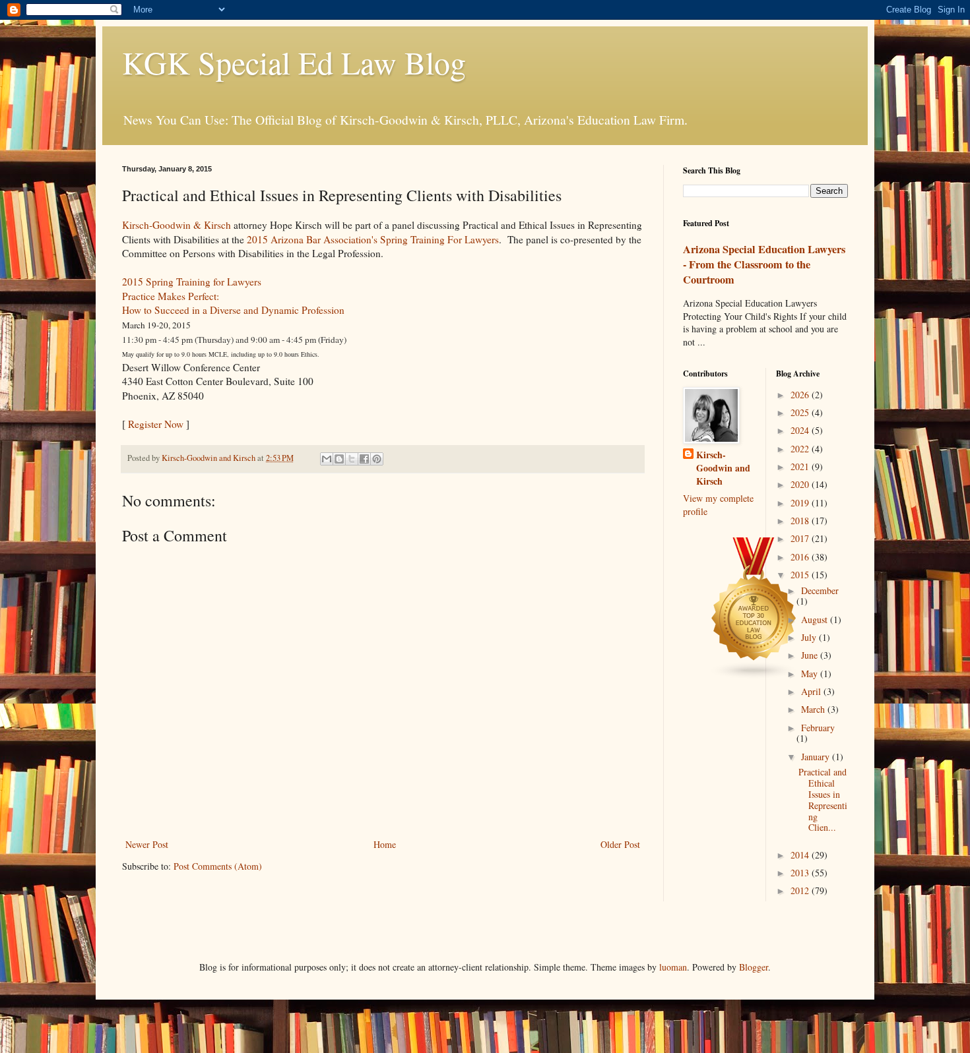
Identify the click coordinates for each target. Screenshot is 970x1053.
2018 (801, 520)
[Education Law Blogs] (754, 676)
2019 (801, 502)
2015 (801, 574)
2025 (801, 412)
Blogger (753, 967)
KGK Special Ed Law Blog (294, 62)
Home (384, 844)
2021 (801, 466)
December (820, 590)
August (815, 619)
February (818, 727)
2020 (801, 484)
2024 (801, 430)
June (810, 655)
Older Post (620, 844)
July (810, 637)
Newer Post (146, 844)
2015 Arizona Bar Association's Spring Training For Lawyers (373, 239)
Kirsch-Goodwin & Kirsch (176, 224)
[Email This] (326, 459)
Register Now (155, 424)
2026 (801, 394)
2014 (801, 855)
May (810, 673)
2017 (801, 538)
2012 (801, 890)
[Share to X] (351, 459)
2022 (801, 448)
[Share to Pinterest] (376, 459)
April (812, 691)
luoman (673, 967)
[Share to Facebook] (364, 459)
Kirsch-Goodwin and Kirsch (723, 467)
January (816, 756)
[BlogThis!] (339, 459)
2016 (801, 557)
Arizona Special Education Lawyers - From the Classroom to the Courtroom (764, 264)
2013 (801, 872)
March (814, 709)
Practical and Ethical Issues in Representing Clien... (822, 799)
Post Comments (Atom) (218, 866)
